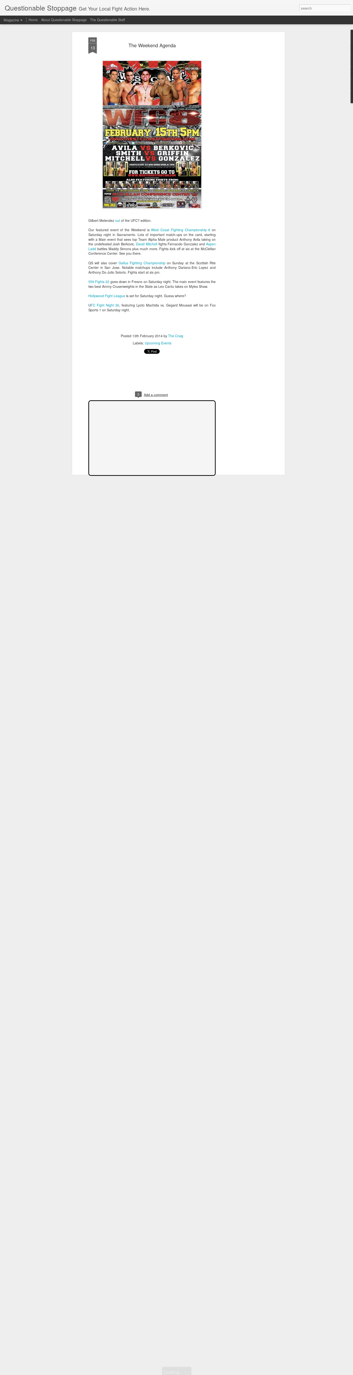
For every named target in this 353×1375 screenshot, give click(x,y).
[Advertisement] (242, 113)
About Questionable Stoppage (64, 19)
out (117, 220)
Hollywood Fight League (106, 295)
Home (33, 19)
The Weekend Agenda (152, 45)
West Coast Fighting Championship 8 (180, 229)
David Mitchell (146, 244)
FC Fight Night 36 (105, 305)
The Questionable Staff (107, 19)
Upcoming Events (158, 343)
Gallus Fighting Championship (142, 262)
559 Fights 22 (98, 281)
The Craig (175, 335)
